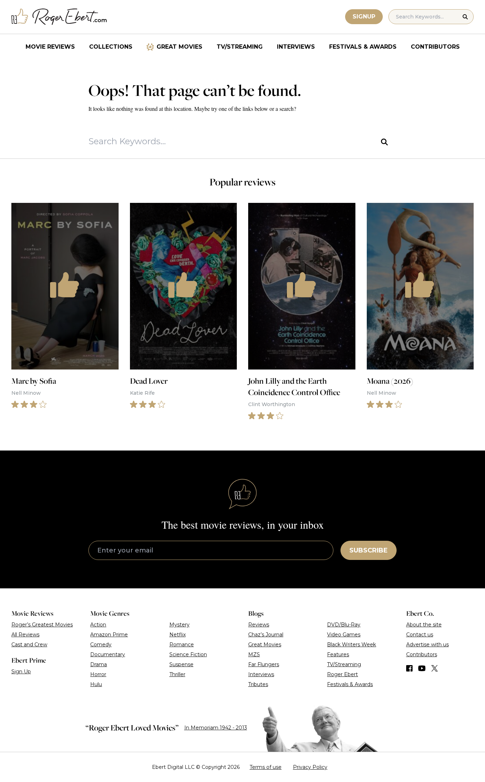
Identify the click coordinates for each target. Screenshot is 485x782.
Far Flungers (263, 664)
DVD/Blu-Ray (343, 624)
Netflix (177, 634)
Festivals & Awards (363, 46)
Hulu (96, 684)
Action (98, 624)
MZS (254, 654)
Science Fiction (188, 654)
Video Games (343, 634)
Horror (98, 674)
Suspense (181, 664)
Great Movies (179, 46)
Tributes (258, 684)
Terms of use (266, 767)
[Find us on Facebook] (409, 668)
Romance (181, 644)
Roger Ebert (342, 674)
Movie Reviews (50, 46)
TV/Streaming (240, 46)
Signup (364, 16)
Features (338, 654)
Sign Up (21, 671)
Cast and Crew (29, 644)
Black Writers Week (351, 644)
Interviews (296, 46)
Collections (110, 46)
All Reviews (25, 634)
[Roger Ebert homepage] (59, 17)
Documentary (107, 654)
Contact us (419, 634)
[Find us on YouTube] (422, 668)
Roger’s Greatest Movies (42, 624)
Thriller (177, 674)
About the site (424, 624)
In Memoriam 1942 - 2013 (215, 727)
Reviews (258, 624)
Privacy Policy (310, 767)
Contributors (435, 46)
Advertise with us (427, 644)
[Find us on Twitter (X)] (434, 668)
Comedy (100, 644)
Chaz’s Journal (265, 634)
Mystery (179, 624)
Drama (98, 664)
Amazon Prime (109, 634)
